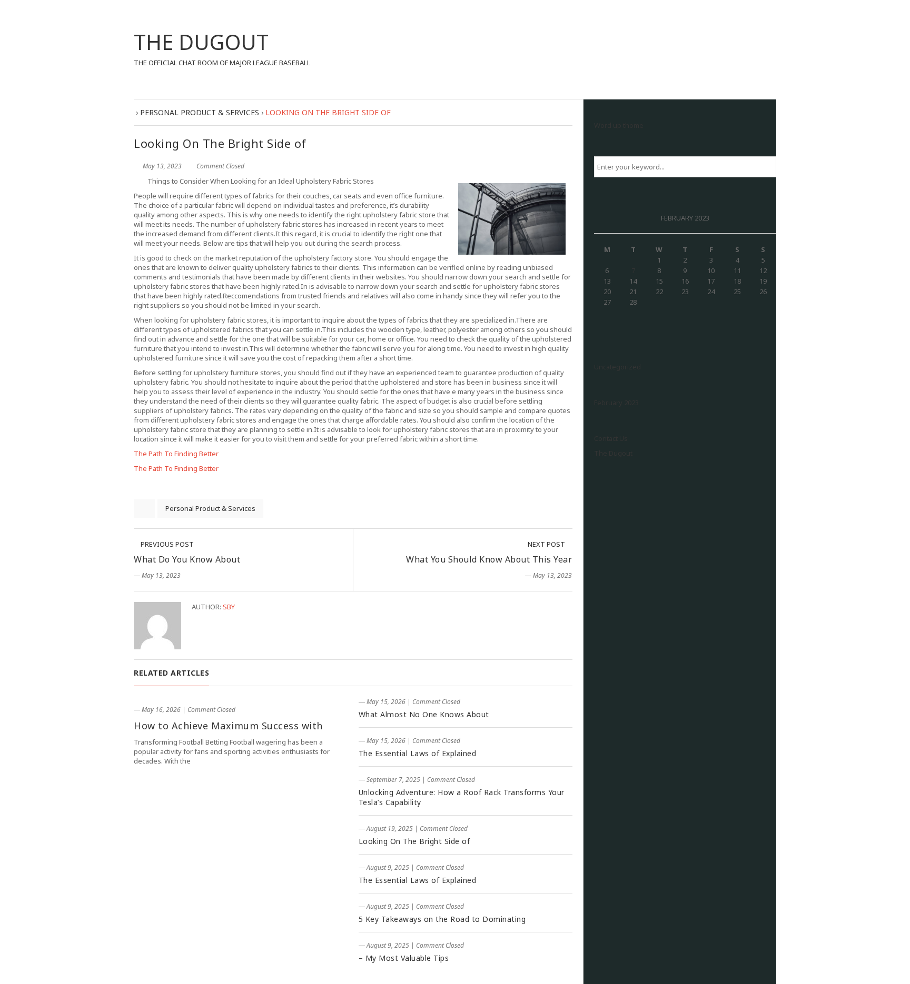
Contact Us (611, 438)
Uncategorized (617, 366)
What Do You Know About (187, 559)
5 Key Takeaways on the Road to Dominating (442, 919)
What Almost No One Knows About (424, 714)
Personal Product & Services (210, 508)
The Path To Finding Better (176, 453)
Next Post (547, 544)
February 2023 (616, 402)
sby (229, 606)
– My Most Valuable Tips (404, 958)
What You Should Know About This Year (489, 559)
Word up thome (619, 125)
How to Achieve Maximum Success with (228, 725)
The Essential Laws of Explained (418, 753)
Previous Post (166, 544)
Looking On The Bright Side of (414, 841)
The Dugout (613, 453)
